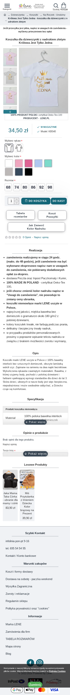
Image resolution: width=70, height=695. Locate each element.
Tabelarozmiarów (20, 215)
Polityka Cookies (57, 671)
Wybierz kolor (12, 156)
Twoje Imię (8, 450)
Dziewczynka (17, 15)
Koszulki (33, 15)
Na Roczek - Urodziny (54, 15)
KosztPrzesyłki (52, 215)
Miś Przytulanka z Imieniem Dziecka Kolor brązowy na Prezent (27, 503)
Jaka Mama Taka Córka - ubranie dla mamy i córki (10, 498)
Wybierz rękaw (13, 140)
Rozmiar (9, 180)
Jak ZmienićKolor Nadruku (36, 227)
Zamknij (35, 684)
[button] (10, 50)
